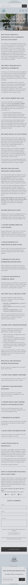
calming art (17, 451)
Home (12, 15)
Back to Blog (15, 549)
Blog (15, 15)
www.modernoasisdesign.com (11, 491)
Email (3, 511)
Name (2, 504)
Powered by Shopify (14, 583)
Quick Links (14, 566)
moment (18, 353)
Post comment (14, 533)
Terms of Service (14, 538)
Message (4, 518)
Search (24, 6)
